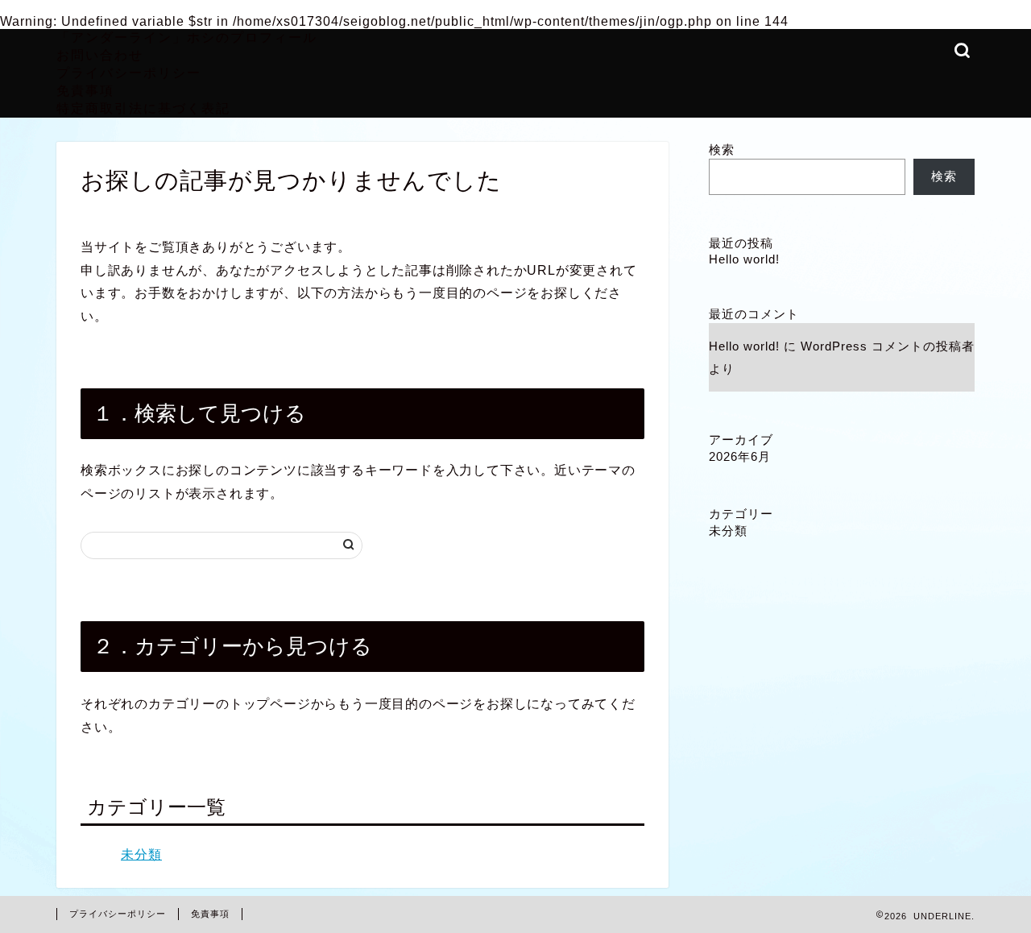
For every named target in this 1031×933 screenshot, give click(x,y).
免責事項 (85, 90)
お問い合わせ (99, 55)
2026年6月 (740, 456)
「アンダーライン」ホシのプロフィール (186, 37)
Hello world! (744, 259)
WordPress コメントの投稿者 (888, 346)
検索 (722, 149)
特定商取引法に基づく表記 (143, 108)
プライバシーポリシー (128, 72)
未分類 (141, 854)
